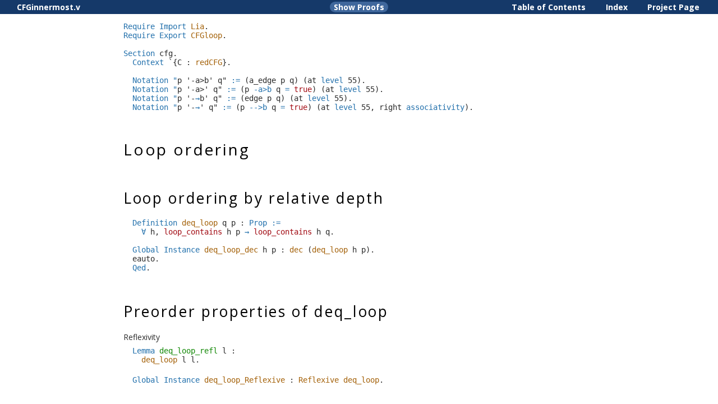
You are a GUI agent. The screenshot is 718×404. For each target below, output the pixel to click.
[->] (247, 231)
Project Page (673, 7)
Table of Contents (549, 7)
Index (617, 7)
